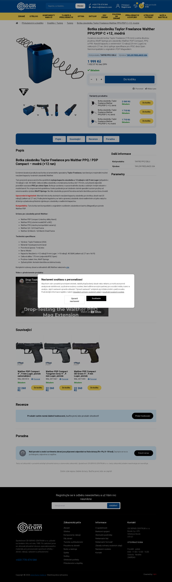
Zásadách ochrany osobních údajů (87, 292)
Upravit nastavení (74, 299)
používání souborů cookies (113, 292)
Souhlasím (96, 298)
